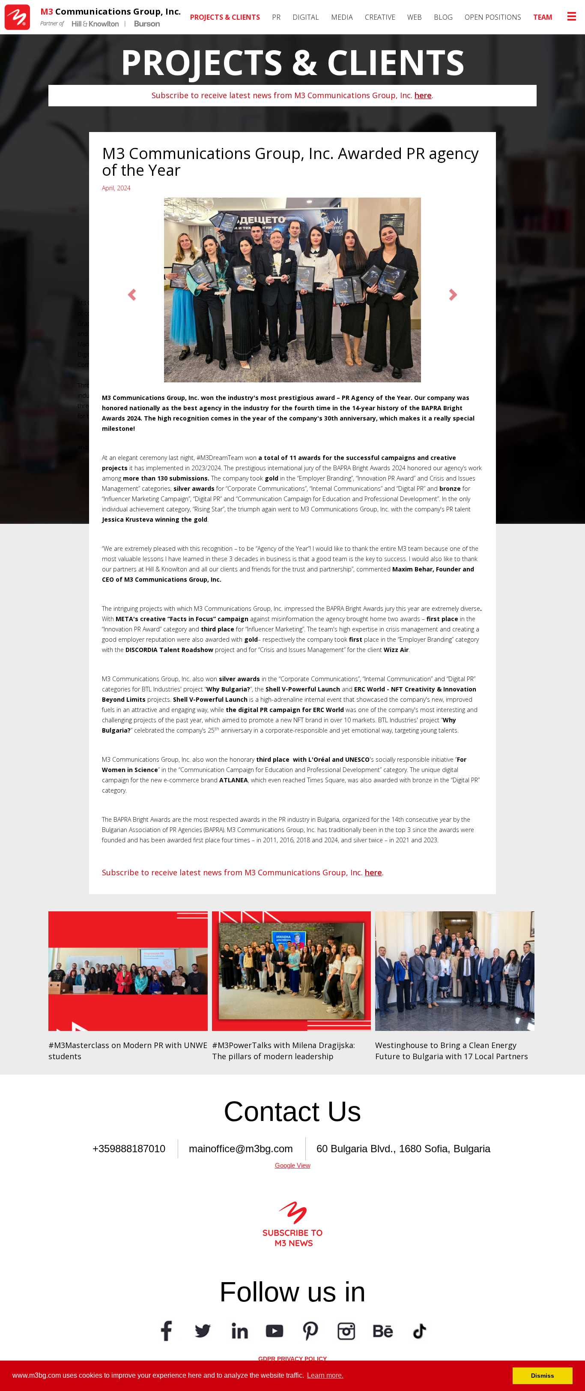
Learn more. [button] (325, 1375)
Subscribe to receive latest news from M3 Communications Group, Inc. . (292, 95)
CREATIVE (380, 17)
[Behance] (382, 1330)
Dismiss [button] (542, 1375)
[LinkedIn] (238, 1330)
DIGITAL (305, 17)
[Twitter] (202, 1330)
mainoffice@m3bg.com (241, 1148)
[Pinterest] (310, 1330)
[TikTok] (418, 1330)
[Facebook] (166, 1330)
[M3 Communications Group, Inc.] (20, 17)
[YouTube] (274, 1330)
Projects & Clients (225, 17)
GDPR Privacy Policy (292, 1358)
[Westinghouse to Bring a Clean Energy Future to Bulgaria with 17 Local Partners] (454, 971)
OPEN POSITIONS (493, 17)
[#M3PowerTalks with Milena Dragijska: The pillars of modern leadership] (291, 971)
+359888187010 (129, 1148)
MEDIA (342, 17)
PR (276, 17)
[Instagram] (346, 1330)
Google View (292, 1165)
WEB (414, 17)
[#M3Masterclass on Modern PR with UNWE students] (128, 971)
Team (542, 17)
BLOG (443, 17)
